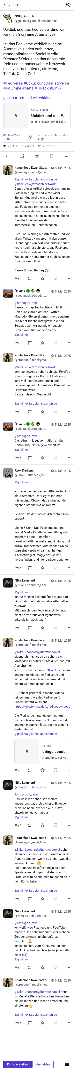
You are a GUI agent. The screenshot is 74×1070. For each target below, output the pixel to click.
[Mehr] (66, 156)
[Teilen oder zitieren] (22, 156)
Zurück (14, 5)
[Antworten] (7, 156)
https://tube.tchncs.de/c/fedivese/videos (42, 706)
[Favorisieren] (37, 156)
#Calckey (53, 670)
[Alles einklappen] (68, 5)
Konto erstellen (17, 1064)
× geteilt (10, 146)
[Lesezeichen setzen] (51, 156)
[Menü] (67, 1064)
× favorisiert (48, 146)
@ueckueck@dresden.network (35, 184)
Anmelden (43, 1064)
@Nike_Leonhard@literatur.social (37, 652)
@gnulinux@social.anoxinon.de (35, 179)
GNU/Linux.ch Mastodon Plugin (52, 137)
